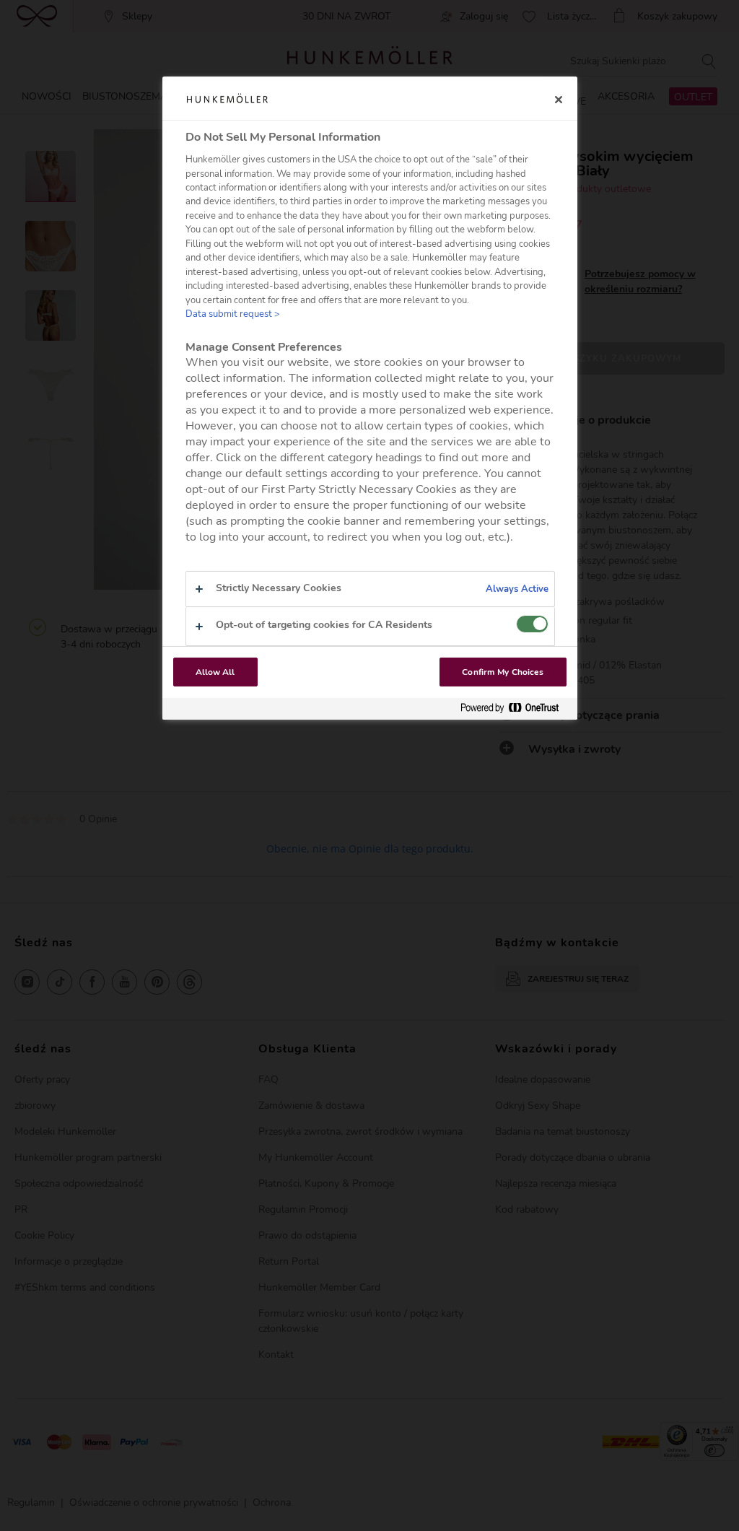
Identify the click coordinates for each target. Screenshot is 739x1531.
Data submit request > (232, 313)
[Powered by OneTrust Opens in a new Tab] (515, 708)
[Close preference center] (558, 99)
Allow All (215, 672)
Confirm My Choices (502, 672)
